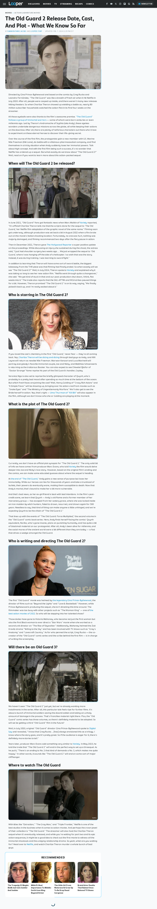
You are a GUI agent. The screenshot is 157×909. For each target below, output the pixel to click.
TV (55, 4)
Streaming (66, 4)
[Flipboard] (124, 4)
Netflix (30, 844)
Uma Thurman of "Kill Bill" (63, 392)
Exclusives (34, 4)
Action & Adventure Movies (27, 13)
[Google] (129, 4)
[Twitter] (116, 4)
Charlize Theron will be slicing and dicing (39, 357)
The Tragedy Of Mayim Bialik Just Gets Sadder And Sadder (18, 888)
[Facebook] (107, 4)
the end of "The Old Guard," (25, 478)
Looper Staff (36, 31)
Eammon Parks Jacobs (17, 31)
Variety (83, 222)
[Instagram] (120, 4)
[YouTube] (111, 4)
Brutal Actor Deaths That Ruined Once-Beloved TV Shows (86, 888)
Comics (90, 4)
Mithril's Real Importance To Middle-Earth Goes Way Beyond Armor (41, 889)
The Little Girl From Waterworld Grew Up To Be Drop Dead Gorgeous (63, 889)
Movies (47, 4)
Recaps (79, 4)
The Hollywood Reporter (59, 244)
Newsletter (146, 4)
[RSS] (133, 4)
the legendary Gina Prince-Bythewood (72, 600)
